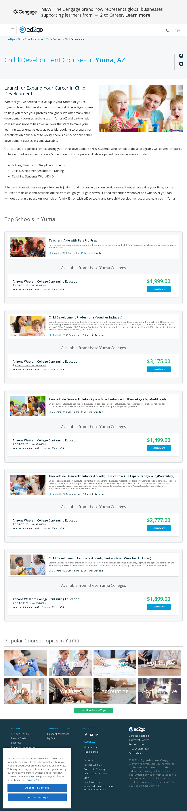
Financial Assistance (58, 733)
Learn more (137, 15)
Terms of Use (136, 744)
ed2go (11, 39)
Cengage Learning (139, 735)
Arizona (39, 39)
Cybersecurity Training (96, 773)
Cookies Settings (37, 797)
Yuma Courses (53, 39)
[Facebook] (86, 735)
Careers (88, 760)
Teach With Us (92, 782)
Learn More (158, 289)
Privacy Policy (34, 780)
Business (16, 742)
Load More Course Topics (94, 710)
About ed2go (91, 747)
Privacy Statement (139, 748)
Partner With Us (93, 764)
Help (86, 756)
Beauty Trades (19, 738)
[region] (37, 778)
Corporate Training (94, 769)
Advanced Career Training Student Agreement (98, 788)
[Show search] (168, 30)
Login (176, 30)
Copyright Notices (139, 740)
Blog (86, 777)
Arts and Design (20, 733)
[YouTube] (91, 735)
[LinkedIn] (97, 735)
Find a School (25, 39)
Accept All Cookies (37, 787)
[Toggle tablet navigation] (13, 30)
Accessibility (136, 753)
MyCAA (51, 738)
